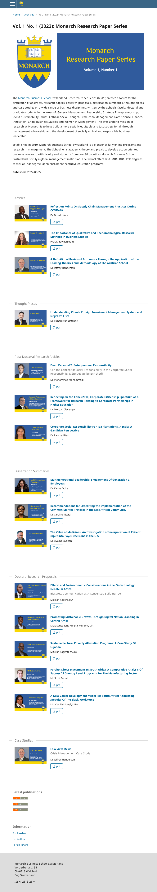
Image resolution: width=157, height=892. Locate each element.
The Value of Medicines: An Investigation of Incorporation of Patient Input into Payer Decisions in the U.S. (95, 534)
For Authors (19, 839)
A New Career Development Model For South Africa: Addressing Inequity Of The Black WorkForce (92, 697)
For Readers (19, 833)
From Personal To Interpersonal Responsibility (91, 369)
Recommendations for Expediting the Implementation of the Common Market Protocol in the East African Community (90, 507)
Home (16, 14)
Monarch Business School (34, 98)
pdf (58, 222)
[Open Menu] (12, 4)
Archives (29, 14)
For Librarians (20, 844)
